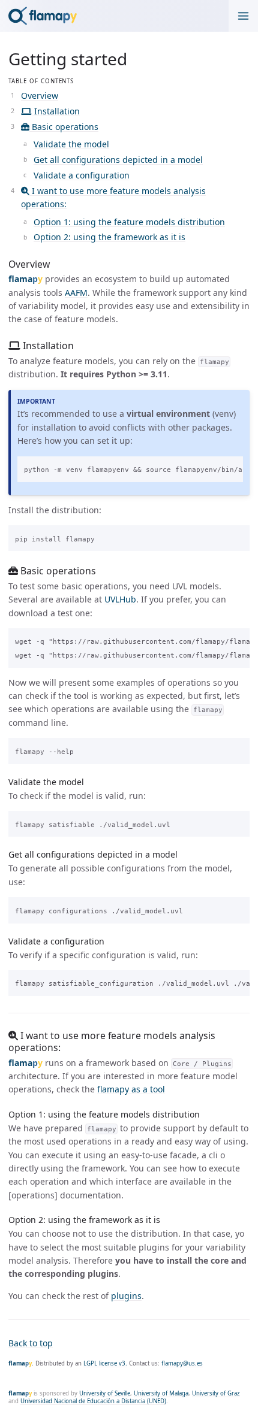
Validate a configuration (82, 175)
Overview (39, 95)
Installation (56, 111)
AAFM (76, 292)
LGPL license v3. (105, 1363)
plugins (126, 1295)
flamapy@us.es (182, 1363)
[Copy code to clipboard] (230, 467)
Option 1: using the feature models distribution (129, 222)
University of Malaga (161, 1393)
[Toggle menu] (243, 16)
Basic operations (63, 126)
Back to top (30, 1343)
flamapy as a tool (131, 1089)
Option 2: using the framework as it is (109, 237)
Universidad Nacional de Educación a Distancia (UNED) (93, 1401)
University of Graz (216, 1393)
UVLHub (120, 599)
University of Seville (104, 1393)
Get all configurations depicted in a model (118, 159)
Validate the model (71, 144)
